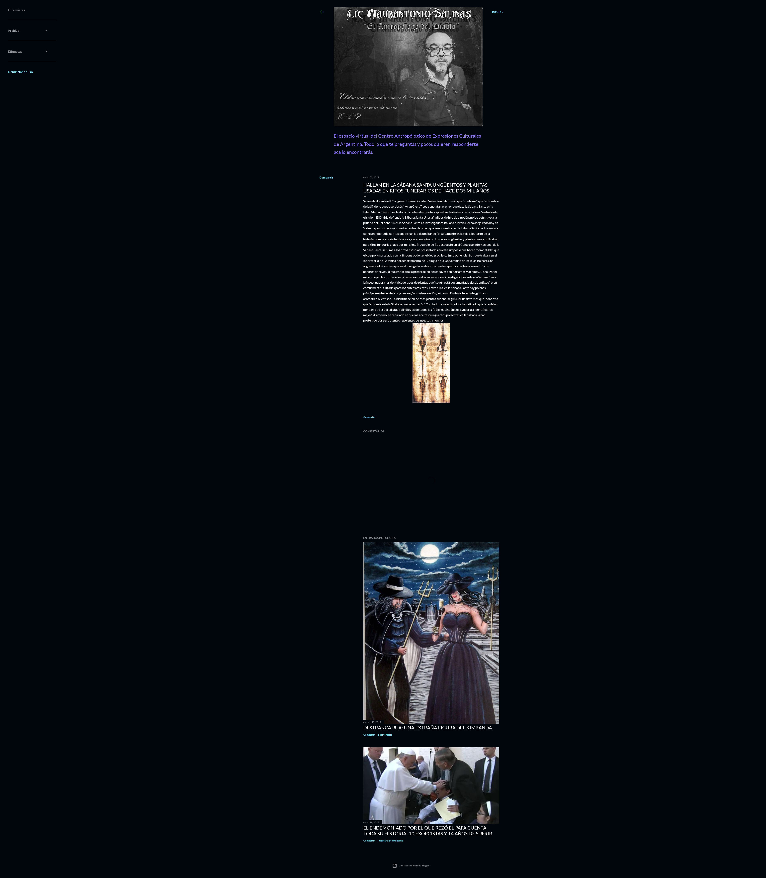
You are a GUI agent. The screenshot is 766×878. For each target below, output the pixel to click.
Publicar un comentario (390, 840)
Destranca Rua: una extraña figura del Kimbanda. (428, 727)
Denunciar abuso (20, 72)
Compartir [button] (326, 177)
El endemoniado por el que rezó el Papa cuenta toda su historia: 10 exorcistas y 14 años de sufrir (427, 830)
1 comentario (385, 734)
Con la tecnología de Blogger (414, 865)
